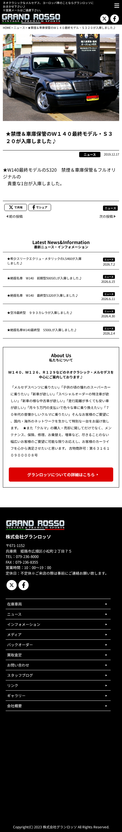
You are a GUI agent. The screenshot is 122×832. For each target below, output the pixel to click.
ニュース (19, 27)
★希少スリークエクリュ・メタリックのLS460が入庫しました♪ (44, 260)
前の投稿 (16, 216)
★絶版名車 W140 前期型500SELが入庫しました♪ (44, 278)
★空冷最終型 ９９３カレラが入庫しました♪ (40, 312)
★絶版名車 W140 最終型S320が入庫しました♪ (42, 295)
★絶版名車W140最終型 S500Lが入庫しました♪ (42, 329)
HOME (7, 27)
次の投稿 (106, 216)
